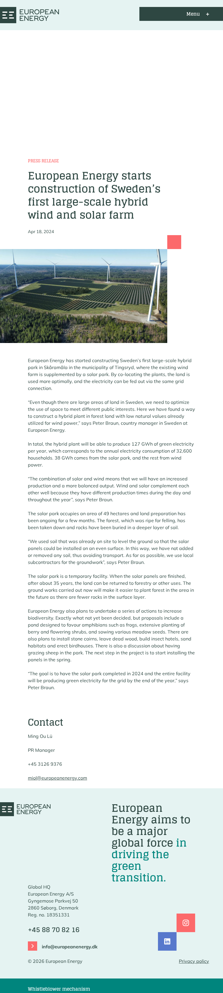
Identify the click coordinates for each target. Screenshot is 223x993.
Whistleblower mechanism (59, 989)
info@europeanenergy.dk (70, 947)
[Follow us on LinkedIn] (167, 941)
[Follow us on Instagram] (186, 923)
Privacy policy (194, 961)
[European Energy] (29, 14)
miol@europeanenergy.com (57, 778)
